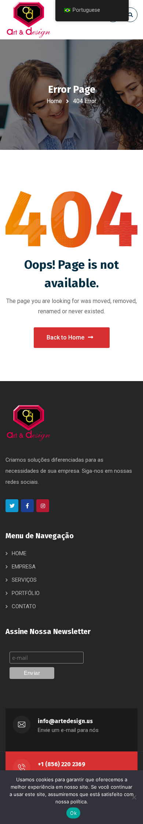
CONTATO (24, 606)
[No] (134, 797)
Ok (73, 813)
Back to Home (65, 337)
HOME (19, 553)
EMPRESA (24, 566)
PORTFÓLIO (26, 593)
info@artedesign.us (65, 721)
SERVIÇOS (24, 580)
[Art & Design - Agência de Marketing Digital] (29, 19)
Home (54, 101)
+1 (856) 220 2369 (61, 764)
